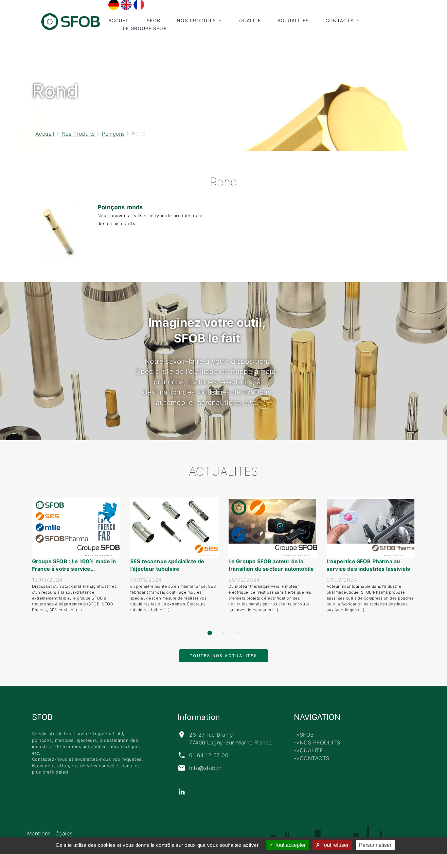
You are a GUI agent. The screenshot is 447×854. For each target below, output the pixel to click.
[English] (126, 4)
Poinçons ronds (120, 207)
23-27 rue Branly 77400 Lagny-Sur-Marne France (230, 738)
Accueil (119, 20)
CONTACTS (340, 20)
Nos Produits (196, 20)
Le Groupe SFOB (145, 28)
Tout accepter (289, 845)
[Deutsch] (113, 4)
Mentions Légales (50, 833)
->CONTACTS (312, 758)
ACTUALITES (293, 20)
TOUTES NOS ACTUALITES (223, 658)
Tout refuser (334, 845)
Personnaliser (375, 845)
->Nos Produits (317, 742)
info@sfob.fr (205, 768)
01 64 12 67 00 (208, 755)
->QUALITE (308, 750)
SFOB (153, 20)
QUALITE (250, 20)
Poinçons (113, 134)
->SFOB (304, 734)
